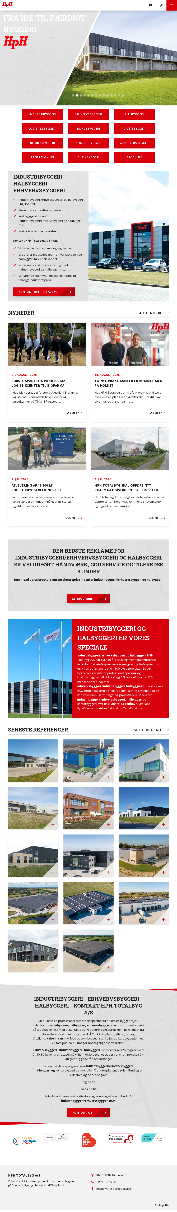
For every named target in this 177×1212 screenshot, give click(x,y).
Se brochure (82, 599)
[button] (171, 5)
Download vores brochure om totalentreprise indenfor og (88, 580)
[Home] (72, 5)
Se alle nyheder (151, 313)
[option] (24, 1137)
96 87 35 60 (88, 1089)
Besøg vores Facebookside (113, 1189)
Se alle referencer (149, 730)
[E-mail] (150, 5)
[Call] (161, 5)
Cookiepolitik (162, 1205)
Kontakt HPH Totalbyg (38, 292)
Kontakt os (82, 1113)
